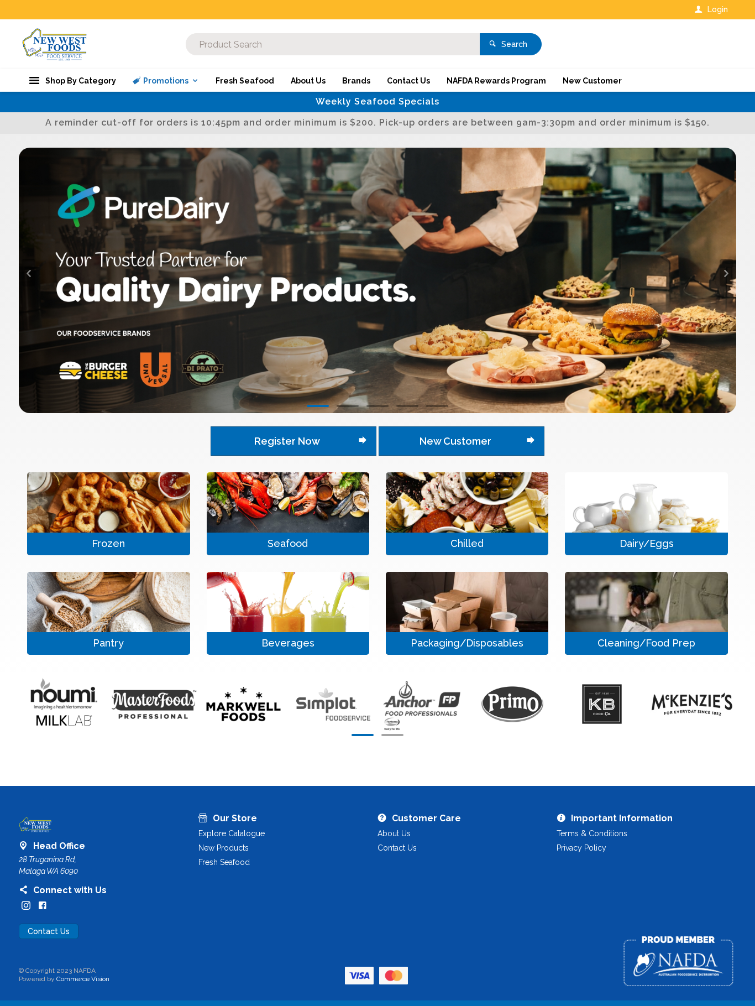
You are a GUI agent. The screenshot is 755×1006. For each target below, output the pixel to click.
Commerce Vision (82, 714)
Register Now (287, 176)
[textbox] (333, 44)
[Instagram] (26, 640)
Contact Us (49, 666)
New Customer (455, 176)
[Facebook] (42, 640)
